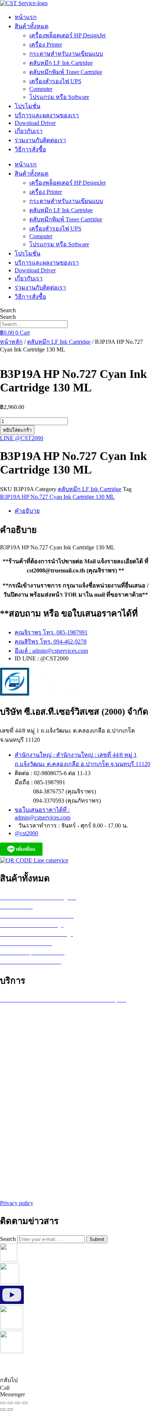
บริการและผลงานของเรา (47, 115)
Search (8, 310)
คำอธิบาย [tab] (27, 511)
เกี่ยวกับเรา (29, 131)
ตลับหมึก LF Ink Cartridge (61, 63)
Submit (96, 1239)
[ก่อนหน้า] (3, 1409)
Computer (40, 89)
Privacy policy (16, 1203)
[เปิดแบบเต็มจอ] (10, 1403)
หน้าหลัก (11, 342)
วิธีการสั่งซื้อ (30, 149)
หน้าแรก (26, 17)
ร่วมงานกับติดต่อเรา (40, 140)
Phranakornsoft (119, 1365)
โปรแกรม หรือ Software (59, 97)
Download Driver (35, 123)
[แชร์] (18, 1403)
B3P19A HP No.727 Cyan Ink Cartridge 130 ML (57, 497)
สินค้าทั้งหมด (31, 26)
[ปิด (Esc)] (25, 1403)
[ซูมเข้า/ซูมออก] (3, 1403)
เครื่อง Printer (45, 44)
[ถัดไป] (10, 1409)
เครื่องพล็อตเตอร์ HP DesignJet (67, 35)
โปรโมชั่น (27, 106)
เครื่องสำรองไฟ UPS (55, 81)
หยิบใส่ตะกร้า (17, 430)
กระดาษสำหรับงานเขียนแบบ (66, 54)
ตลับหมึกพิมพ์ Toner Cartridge (65, 72)
